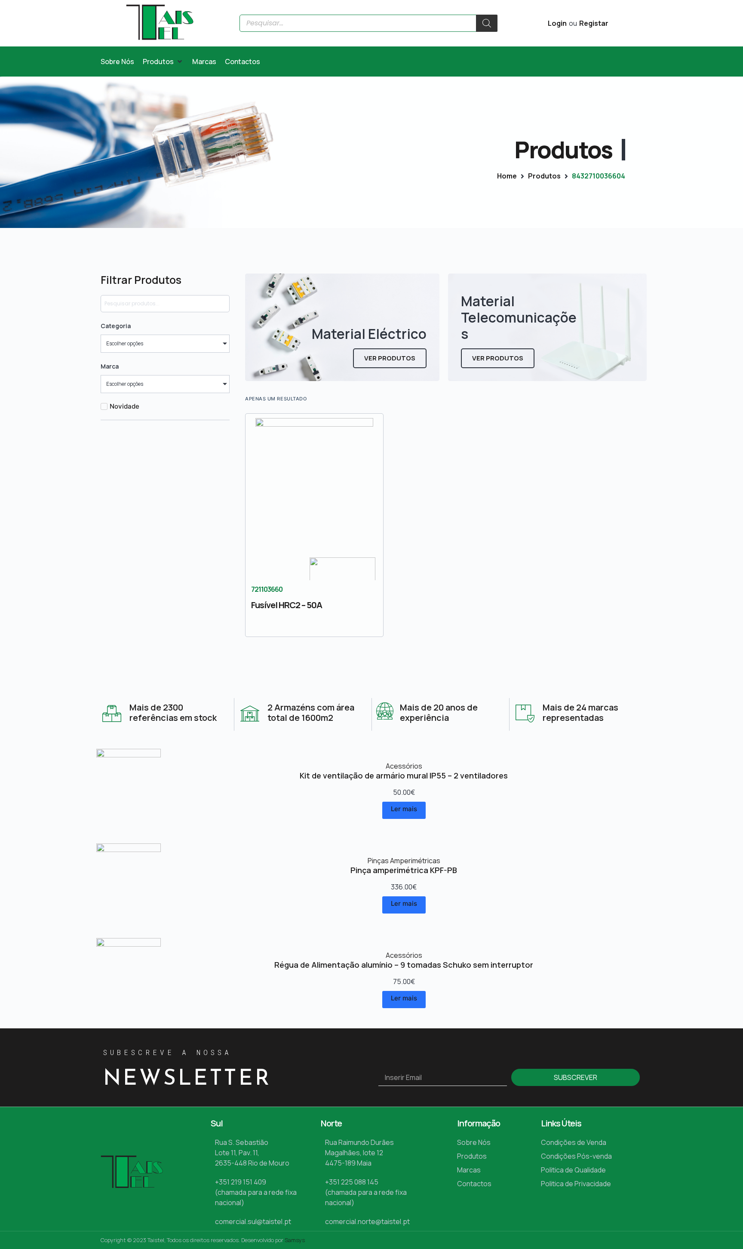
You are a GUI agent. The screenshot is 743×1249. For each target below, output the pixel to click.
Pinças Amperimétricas (404, 860)
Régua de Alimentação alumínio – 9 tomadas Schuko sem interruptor (403, 965)
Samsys (295, 1240)
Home (507, 176)
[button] (163, 61)
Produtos (544, 176)
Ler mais (404, 809)
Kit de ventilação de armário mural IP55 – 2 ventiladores (404, 775)
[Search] (486, 23)
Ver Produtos (389, 358)
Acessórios (404, 766)
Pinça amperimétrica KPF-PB (403, 870)
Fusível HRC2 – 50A (286, 605)
